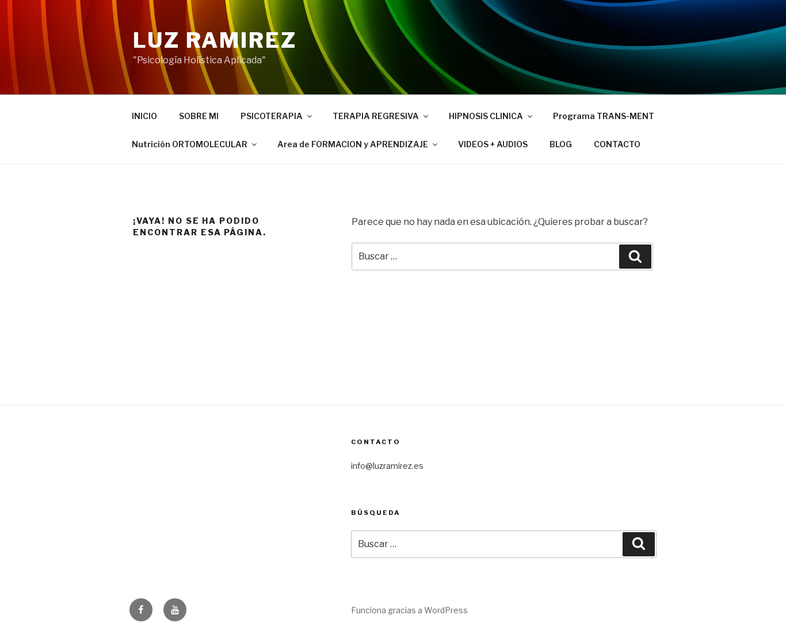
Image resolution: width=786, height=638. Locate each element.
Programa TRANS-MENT (603, 116)
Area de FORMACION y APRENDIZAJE (352, 144)
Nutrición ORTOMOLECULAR (189, 144)
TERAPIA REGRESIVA (376, 116)
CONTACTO (617, 144)
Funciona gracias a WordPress (409, 610)
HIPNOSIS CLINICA (486, 116)
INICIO (144, 116)
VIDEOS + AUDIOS (493, 144)
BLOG (561, 144)
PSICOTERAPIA (272, 116)
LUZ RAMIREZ (215, 40)
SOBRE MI (199, 116)
